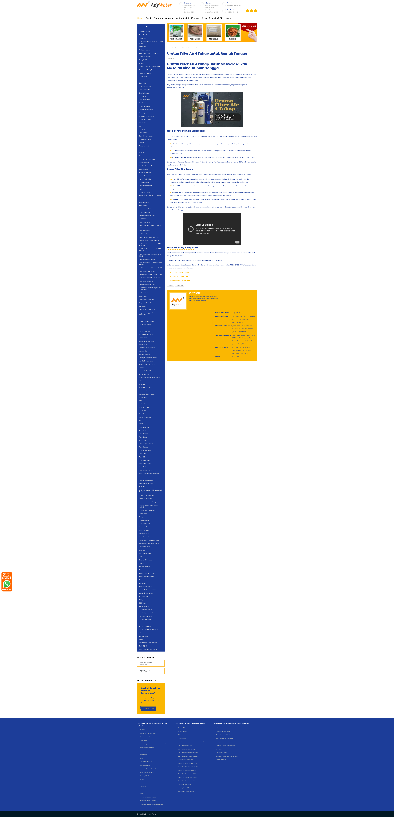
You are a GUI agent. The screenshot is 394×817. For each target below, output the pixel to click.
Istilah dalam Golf (145, 209)
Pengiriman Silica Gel (146, 480)
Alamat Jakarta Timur (223, 326)
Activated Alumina (145, 31)
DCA (140, 126)
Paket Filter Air (144, 427)
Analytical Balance (145, 60)
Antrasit (141, 63)
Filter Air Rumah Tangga (147, 159)
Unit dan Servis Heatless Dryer (187, 749)
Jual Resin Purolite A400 (147, 215)
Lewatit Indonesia (145, 325)
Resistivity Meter (144, 547)
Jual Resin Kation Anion (147, 259)
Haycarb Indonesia (145, 186)
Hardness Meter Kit (221, 759)
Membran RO (143, 344)
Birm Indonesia (144, 93)
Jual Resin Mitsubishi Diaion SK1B (150, 278)
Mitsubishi (142, 384)
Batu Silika (142, 83)
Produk (141, 517)
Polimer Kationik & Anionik (148, 797)
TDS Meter (142, 583)
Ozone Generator (145, 417)
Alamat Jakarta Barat (223, 335)
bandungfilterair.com (180, 272)
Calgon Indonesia (145, 106)
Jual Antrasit (143, 219)
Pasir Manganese (145, 450)
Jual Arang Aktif (144, 222)
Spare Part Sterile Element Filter (187, 763)
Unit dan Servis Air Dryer (185, 745)
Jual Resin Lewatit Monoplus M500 (150, 268)
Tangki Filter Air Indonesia (147, 573)
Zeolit (141, 639)
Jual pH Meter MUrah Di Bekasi (149, 237)
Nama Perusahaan (222, 313)
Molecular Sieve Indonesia (147, 394)
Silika (141, 557)
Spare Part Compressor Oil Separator (189, 781)
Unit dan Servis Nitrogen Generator (188, 756)
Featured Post (144, 146)
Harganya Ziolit (144, 182)
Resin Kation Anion (145, 537)
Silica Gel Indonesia (145, 553)
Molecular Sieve (144, 391)
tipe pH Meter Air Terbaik (147, 590)
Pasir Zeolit (143, 467)
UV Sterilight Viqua (145, 610)
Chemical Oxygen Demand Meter (225, 745)
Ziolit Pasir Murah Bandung (148, 649)
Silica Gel (142, 550)
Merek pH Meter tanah (146, 361)
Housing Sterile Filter (184, 788)
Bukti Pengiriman (144, 100)
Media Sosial (182, 18)
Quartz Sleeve (144, 530)
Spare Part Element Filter (185, 759)
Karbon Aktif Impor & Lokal (148, 733)
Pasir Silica (142, 453)
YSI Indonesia (143, 636)
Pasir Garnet (143, 437)
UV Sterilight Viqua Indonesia (149, 613)
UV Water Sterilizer (145, 619)
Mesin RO (142, 367)
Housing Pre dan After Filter (186, 791)
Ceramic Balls (182, 738)
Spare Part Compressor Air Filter (187, 774)
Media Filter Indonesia (146, 341)
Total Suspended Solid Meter (224, 738)
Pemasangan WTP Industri (148, 800)
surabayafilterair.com (181, 280)
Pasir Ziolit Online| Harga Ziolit (149, 473)
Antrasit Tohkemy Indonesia (148, 70)
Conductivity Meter (145, 119)
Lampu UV (142, 306)
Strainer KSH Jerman (146, 560)
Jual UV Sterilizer (144, 293)
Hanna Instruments (145, 172)
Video (141, 623)
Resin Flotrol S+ (144, 533)
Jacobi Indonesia (144, 212)
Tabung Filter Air (144, 567)
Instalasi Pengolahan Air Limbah (150, 196)
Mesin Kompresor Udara (147, 364)
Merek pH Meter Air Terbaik (148, 358)
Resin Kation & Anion (146, 737)
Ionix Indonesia (144, 202)
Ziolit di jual (143, 646)
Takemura (142, 570)
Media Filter (143, 338)
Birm (141, 758)
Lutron (141, 328)
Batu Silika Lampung (146, 86)
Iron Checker (143, 205)
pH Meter (142, 487)
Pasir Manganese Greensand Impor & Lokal (153, 744)
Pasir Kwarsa (143, 447)
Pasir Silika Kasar (145, 463)
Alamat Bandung (221, 316)
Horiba (141, 189)
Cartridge (143, 786)
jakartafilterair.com (180, 276)
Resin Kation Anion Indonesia (149, 540)
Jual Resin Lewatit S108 (147, 271)
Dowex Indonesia (145, 139)
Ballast (141, 80)
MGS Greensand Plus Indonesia (149, 377)
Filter (140, 149)
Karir (228, 18)
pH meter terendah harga (147, 495)
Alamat (169, 18)
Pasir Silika (142, 457)
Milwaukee (142, 381)
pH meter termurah (145, 498)
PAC (140, 420)
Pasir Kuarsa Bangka (146, 444)
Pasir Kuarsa (143, 440)
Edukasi (141, 143)
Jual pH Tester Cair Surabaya (149, 240)
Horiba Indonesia (145, 192)
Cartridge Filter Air (145, 113)
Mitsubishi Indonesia (145, 387)
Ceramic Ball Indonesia (147, 116)
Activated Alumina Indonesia (148, 35)
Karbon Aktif (143, 296)
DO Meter (142, 129)
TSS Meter (142, 603)
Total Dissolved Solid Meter (224, 735)
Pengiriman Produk (145, 477)
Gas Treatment (144, 162)
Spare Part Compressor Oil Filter (187, 777)
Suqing (141, 563)
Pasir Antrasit (143, 434)
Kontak (195, 18)
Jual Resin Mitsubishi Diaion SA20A (150, 274)
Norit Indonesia (144, 404)
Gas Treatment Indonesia (147, 166)
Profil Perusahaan (146, 662)
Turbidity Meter (144, 606)
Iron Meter (219, 749)
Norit (140, 401)
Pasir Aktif (142, 430)
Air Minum (142, 47)
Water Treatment (145, 626)
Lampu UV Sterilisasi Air (147, 309)
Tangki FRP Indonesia (146, 576)
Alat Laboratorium (145, 50)
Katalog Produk (145, 670)
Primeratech (143, 514)
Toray (141, 600)
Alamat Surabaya (221, 347)
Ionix (140, 199)
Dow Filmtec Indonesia (146, 136)
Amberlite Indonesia (145, 56)
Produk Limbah (144, 520)
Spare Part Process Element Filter (188, 766)
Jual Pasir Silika (144, 234)
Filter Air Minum (144, 156)
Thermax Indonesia (145, 586)
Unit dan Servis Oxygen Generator (188, 752)
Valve (141, 783)
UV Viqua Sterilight (145, 616)
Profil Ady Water (144, 523)
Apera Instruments (145, 73)
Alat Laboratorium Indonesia (148, 53)
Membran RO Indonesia (147, 348)
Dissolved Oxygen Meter (223, 731)
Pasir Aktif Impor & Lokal (147, 747)
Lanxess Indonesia (145, 318)
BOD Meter (142, 96)
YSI (140, 633)
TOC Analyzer (143, 596)
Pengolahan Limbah (146, 483)
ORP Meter (142, 411)
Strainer (142, 779)
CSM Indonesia (144, 123)
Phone (217, 356)
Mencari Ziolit (143, 351)
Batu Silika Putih (144, 90)
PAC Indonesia (144, 424)
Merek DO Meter (144, 354)
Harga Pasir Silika (145, 179)
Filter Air (174, 48)
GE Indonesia (143, 169)
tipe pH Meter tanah (146, 593)
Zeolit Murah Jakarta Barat (148, 643)
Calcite (141, 103)
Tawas (141, 580)
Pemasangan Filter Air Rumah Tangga (151, 804)
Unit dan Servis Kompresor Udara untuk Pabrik (192, 742)
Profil (149, 18)
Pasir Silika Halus (145, 460)
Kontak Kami (148, 708)
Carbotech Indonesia (146, 109)
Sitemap (158, 18)
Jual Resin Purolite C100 (147, 284)
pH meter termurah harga (148, 502)
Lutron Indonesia (144, 331)
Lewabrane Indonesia (146, 321)
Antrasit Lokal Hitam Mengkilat (149, 66)
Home (140, 18)
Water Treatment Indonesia (148, 629)
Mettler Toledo (144, 374)
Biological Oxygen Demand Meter (226, 742)
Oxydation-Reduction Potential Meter (227, 756)
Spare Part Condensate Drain (187, 770)
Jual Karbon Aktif (144, 230)
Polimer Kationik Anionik (147, 510)
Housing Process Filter (184, 784)
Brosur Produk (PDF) (212, 18)
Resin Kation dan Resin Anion (149, 543)
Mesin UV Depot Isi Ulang (147, 371)
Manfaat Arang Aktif (146, 334)
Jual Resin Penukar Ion (146, 281)
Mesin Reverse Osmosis (147, 772)
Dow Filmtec (143, 133)
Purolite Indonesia (145, 527)
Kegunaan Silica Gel (145, 303)
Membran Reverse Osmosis (148, 769)
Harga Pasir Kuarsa (145, 176)
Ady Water (142, 38)
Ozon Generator (144, 414)
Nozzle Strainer (144, 407)
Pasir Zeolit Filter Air (146, 470)
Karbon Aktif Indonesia (146, 299)
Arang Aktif (143, 76)
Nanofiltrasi (143, 397)
